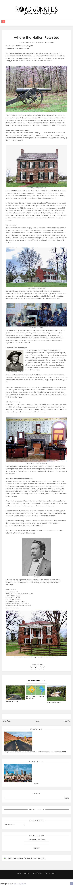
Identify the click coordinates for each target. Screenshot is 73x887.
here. (64, 751)
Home (37, 721)
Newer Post (6, 721)
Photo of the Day (50, 873)
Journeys (27, 873)
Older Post (67, 721)
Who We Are (37, 873)
